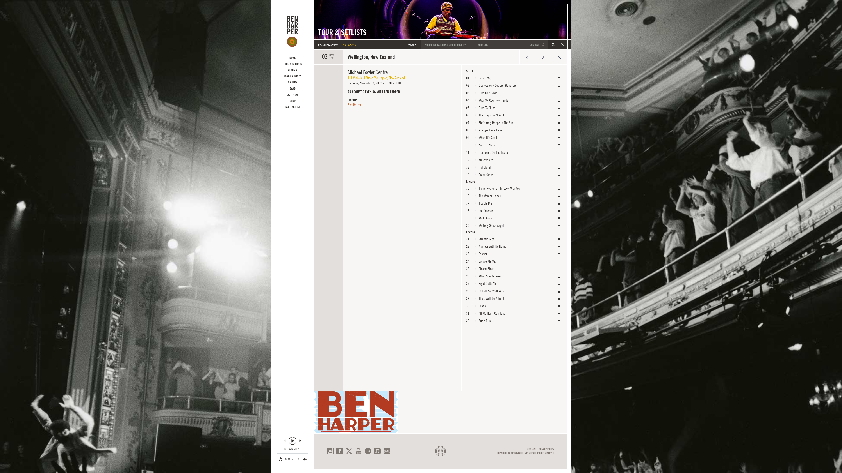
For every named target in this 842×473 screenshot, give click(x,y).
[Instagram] (330, 451)
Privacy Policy (546, 449)
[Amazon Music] (387, 451)
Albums (292, 70)
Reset (562, 44)
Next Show (543, 57)
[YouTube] (358, 451)
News (292, 58)
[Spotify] (368, 451)
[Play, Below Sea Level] (292, 441)
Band (293, 88)
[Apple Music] (377, 451)
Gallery (292, 82)
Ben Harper (354, 105)
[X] (349, 451)
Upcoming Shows (328, 44)
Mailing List (292, 107)
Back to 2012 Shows (559, 57)
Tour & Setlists (293, 64)
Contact (531, 449)
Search (553, 44)
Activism (292, 94)
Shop (293, 100)
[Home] (292, 31)
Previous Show (527, 57)
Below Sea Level (292, 449)
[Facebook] (339, 451)
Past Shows (349, 44)
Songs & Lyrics (292, 76)
